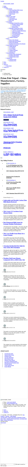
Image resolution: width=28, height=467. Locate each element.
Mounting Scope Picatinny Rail (12, 362)
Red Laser (11, 20)
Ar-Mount (3, 91)
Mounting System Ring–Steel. (16, 28)
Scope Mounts (8, 366)
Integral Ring (15, 26)
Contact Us (6, 67)
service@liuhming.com (12, 403)
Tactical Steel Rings (8, 420)
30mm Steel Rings (16, 32)
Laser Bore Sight (13, 19)
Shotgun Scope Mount (10, 360)
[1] (8, 151)
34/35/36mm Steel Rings (17, 33)
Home (4, 6)
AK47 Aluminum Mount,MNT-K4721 (15, 193)
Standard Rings (15, 36)
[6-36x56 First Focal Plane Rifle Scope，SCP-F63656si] (11, 180)
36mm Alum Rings (12, 417)
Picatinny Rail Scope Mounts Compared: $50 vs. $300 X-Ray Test (14, 259)
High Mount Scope (9, 358)
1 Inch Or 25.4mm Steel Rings (19, 30)
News (4, 62)
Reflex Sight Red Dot (11, 91)
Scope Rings (9, 21)
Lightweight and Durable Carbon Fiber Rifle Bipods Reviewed (15, 201)
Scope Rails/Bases (10, 52)
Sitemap (7, 416)
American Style (12, 59)
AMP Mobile (13, 416)
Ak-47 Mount (12, 49)
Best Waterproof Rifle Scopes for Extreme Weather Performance (13, 223)
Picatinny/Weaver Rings (17, 24)
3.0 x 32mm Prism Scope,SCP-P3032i (10, 124)
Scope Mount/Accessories (12, 45)
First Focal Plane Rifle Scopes (16, 10)
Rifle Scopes (9, 8)
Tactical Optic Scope (9, 355)
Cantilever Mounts (13, 37)
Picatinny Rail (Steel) (14, 55)
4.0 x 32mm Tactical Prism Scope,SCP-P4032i (13, 116)
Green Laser (12, 17)
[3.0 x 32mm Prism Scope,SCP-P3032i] (8, 122)
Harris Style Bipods (13, 42)
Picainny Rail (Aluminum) (15, 54)
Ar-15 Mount (12, 47)
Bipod (7, 38)
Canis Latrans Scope (21, 89)
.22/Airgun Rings (16, 25)
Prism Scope (12, 14)
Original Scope (8, 356)
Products (5, 7)
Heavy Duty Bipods (13, 39)
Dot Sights (8, 15)
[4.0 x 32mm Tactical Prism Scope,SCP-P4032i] (8, 112)
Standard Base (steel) (14, 56)
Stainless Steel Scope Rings (13, 418)
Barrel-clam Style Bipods (15, 41)
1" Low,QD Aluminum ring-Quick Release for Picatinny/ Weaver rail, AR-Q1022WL (14, 166)
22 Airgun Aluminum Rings (11, 361)
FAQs (4, 63)
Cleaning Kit (9, 58)
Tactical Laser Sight (10, 16)
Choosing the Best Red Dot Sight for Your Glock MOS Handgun (14, 246)
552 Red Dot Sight (9, 353)
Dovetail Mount (8, 364)
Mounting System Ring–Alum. (16, 23)
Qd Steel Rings (4, 417)
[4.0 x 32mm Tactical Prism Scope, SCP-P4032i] (8, 128)
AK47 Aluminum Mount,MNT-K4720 (15, 170)
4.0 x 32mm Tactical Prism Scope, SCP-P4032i (13, 130)
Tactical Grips (12, 51)
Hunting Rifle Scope (14, 12)
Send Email (3, 422)
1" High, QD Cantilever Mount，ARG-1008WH (12, 154)
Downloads (9, 65)
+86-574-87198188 (11, 402)
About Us (5, 64)
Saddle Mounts (12, 46)
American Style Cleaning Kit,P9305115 (12, 142)
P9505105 (7, 148)
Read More (6, 119)
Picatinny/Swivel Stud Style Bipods (17, 43)
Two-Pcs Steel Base (9, 357)
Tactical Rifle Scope (13, 11)
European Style (12, 60)
